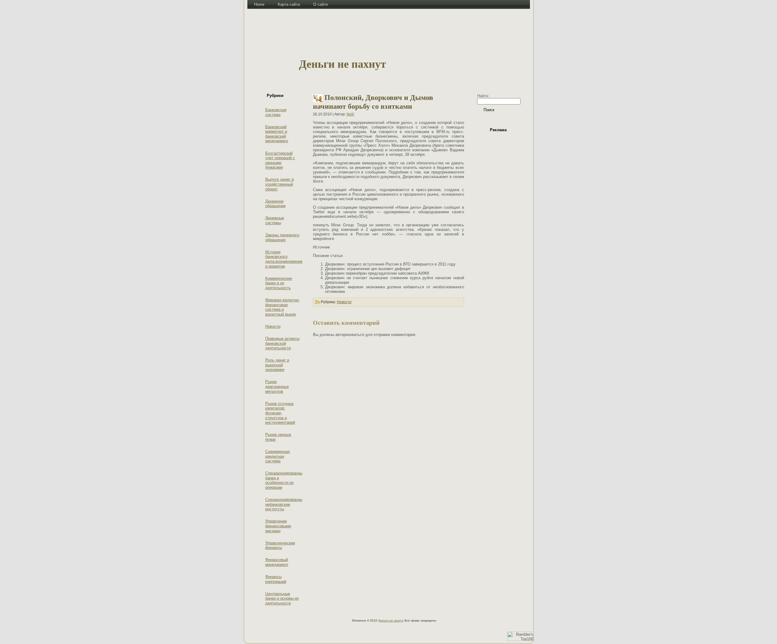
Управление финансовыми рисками (278, 526)
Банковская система (276, 112)
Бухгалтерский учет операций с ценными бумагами (280, 160)
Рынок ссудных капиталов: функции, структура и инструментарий (280, 413)
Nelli (350, 114)
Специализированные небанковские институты (285, 504)
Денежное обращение (275, 203)
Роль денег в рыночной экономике (277, 365)
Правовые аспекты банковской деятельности (282, 343)
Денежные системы (274, 220)
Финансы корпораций (275, 579)
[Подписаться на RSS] (254, 623)
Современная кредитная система (277, 456)
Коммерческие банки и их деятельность (278, 283)
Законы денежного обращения (282, 237)
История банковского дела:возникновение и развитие (284, 259)
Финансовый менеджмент (276, 562)
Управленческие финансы (280, 545)
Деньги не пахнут (342, 64)
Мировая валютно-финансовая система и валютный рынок (282, 307)
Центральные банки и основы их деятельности (282, 598)
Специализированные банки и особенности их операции (285, 480)
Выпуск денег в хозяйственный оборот (279, 184)
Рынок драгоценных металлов (277, 386)
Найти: (483, 96)
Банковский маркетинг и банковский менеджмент (276, 134)
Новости (272, 326)
